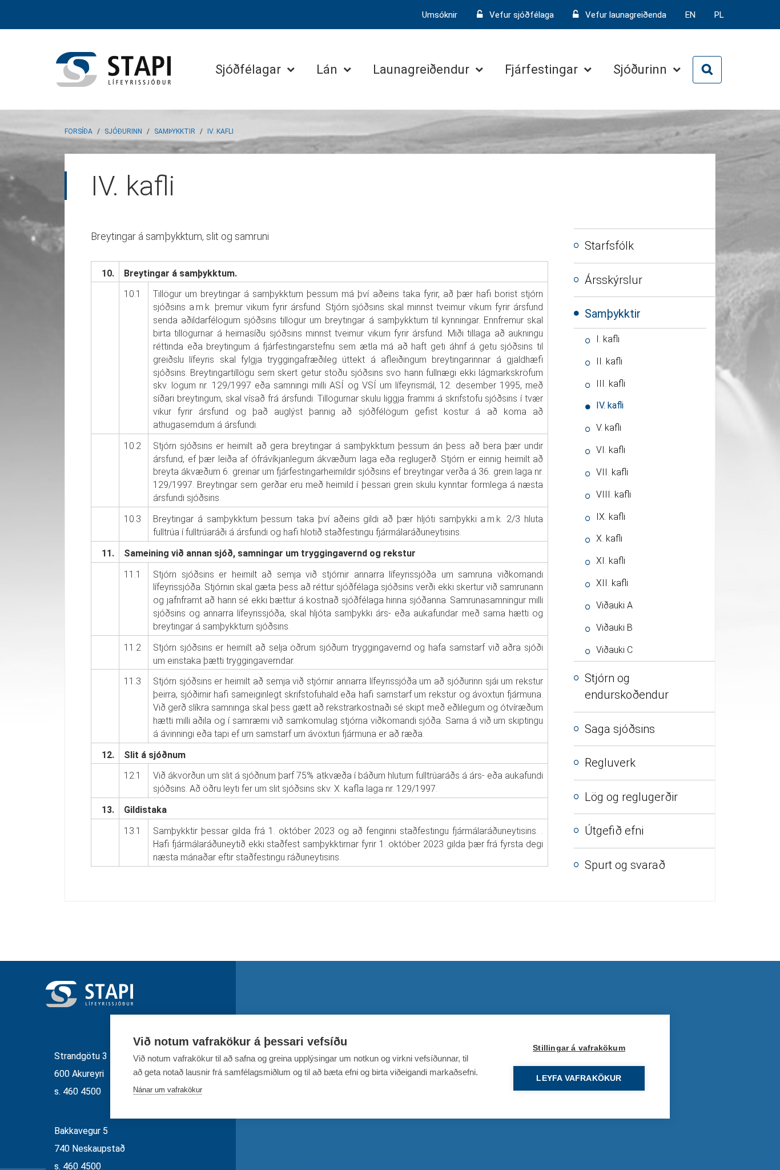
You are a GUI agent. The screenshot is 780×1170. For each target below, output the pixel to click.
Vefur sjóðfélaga (521, 15)
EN (690, 15)
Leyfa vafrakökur (578, 1078)
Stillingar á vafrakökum (579, 1048)
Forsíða (79, 131)
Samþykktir (174, 131)
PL (719, 15)
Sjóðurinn (123, 131)
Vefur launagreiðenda (625, 15)
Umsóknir (441, 15)
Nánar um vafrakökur (167, 1089)
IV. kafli (220, 131)
